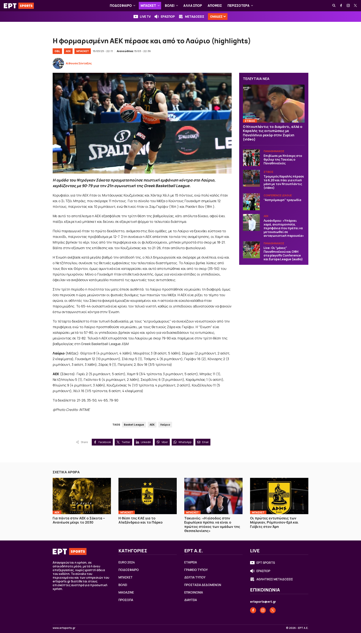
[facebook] (341, 5)
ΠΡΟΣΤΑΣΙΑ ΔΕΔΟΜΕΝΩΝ (202, 585)
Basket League (134, 424)
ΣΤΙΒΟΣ (250, 121)
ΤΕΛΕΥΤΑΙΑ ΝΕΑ (256, 78)
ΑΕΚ (68, 51)
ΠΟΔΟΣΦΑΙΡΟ (121, 5)
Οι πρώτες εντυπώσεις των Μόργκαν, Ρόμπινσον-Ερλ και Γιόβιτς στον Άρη (274, 522)
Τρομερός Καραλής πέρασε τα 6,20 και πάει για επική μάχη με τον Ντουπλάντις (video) (284, 182)
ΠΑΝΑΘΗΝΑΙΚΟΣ (274, 151)
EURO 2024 (126, 562)
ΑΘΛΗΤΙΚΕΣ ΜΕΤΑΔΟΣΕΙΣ (274, 579)
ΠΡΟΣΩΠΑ (125, 600)
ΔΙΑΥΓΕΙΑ (190, 600)
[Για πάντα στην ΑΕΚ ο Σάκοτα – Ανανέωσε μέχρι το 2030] (82, 496)
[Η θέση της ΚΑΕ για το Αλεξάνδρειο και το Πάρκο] (147, 496)
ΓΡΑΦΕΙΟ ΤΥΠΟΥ (196, 570)
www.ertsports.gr (64, 628)
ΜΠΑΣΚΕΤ (148, 5)
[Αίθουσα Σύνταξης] (58, 63)
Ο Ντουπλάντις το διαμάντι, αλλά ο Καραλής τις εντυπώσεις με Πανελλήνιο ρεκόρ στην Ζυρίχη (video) (272, 133)
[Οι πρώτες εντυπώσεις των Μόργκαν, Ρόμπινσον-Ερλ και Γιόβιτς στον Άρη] (279, 496)
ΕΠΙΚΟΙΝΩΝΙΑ (193, 592)
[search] (334, 5)
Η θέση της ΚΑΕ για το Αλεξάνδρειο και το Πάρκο (140, 520)
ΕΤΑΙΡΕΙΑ (190, 562)
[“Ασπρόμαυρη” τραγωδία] (251, 201)
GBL (57, 51)
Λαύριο (165, 424)
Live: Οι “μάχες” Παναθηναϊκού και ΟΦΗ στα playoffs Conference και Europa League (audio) (283, 253)
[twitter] (355, 5)
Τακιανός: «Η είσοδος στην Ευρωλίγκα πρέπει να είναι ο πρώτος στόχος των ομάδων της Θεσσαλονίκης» (212, 524)
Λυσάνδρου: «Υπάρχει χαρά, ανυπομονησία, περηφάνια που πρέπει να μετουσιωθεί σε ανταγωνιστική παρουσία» (284, 228)
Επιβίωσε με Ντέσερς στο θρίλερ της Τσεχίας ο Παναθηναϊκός (283, 159)
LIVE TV (145, 16)
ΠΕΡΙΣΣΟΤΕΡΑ (239, 5)
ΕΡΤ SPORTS (265, 563)
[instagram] (348, 5)
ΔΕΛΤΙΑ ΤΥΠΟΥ (195, 577)
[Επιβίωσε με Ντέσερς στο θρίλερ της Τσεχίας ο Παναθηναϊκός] (251, 157)
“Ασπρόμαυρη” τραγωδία (282, 200)
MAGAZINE (126, 592)
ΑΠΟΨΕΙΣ (215, 5)
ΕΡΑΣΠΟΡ (168, 16)
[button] (134, 5)
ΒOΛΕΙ (169, 5)
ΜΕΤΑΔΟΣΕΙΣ (194, 16)
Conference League (278, 195)
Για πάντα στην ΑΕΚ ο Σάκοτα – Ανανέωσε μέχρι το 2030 (79, 520)
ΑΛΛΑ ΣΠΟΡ (192, 5)
